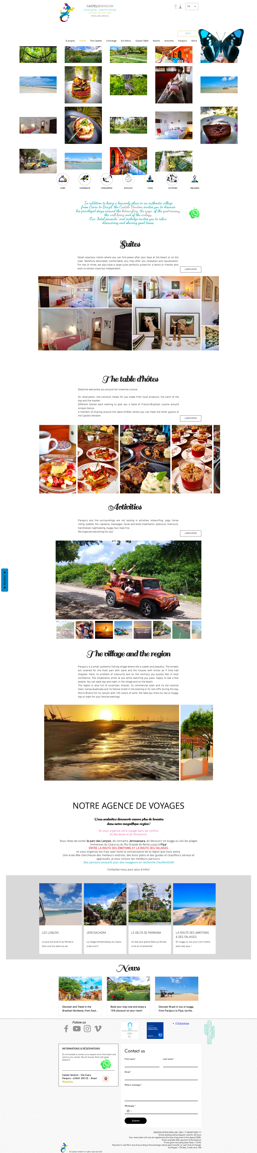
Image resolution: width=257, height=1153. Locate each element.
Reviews (4, 580)
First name (130, 1059)
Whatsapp (130, 1106)
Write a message (133, 1085)
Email (128, 1072)
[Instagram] (87, 1028)
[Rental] (105, 1078)
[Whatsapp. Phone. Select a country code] (129, 1111)
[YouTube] (77, 1028)
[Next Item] (214, 313)
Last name (168, 1059)
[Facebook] (66, 1028)
